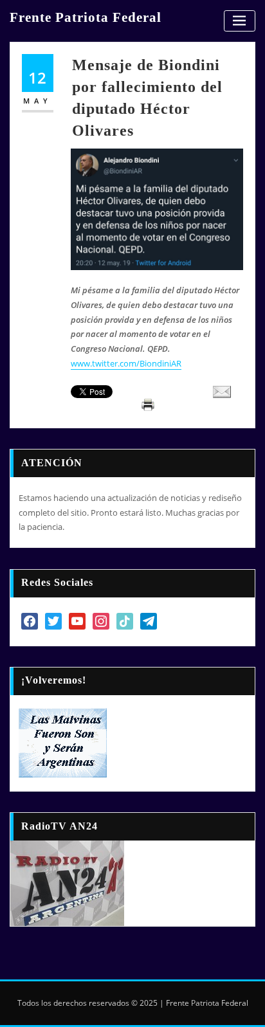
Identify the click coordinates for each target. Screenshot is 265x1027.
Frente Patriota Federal (85, 17)
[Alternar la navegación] (239, 21)
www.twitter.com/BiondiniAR (126, 363)
